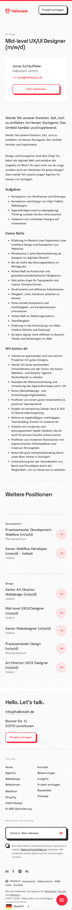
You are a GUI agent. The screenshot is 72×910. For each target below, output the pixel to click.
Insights (43, 779)
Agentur (10, 773)
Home (9, 767)
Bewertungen (46, 773)
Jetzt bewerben (36, 89)
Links (8, 885)
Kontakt (42, 767)
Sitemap (42, 796)
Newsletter (44, 790)
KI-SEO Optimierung (18, 808)
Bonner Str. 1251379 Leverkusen (19, 723)
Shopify (10, 797)
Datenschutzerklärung (34, 849)
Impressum (29, 881)
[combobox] (18, 906)
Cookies (18, 885)
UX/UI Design (14, 803)
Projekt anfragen (53, 10)
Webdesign (12, 779)
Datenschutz (44, 881)
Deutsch (19, 906)
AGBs (57, 881)
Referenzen (12, 784)
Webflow (11, 791)
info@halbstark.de (19, 711)
